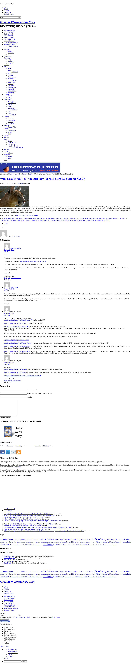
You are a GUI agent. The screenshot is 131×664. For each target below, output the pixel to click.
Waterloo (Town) (13, 146)
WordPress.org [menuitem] (12, 649)
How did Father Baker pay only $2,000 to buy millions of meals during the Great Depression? (32, 521)
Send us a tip (18, 467)
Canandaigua (12, 130)
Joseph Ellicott (71, 542)
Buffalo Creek (48, 218)
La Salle (24, 220)
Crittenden (15, 72)
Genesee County (4, 542)
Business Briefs (8, 34)
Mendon (10, 122)
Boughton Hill (34, 218)
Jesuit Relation (17, 220)
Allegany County (17, 539)
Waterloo (90, 544)
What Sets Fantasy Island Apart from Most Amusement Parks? (23, 519)
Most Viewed (8, 510)
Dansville (10, 101)
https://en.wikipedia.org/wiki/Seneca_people (17, 351)
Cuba (9, 54)
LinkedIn (18, 446)
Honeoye (14, 110)
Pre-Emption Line (30, 544)
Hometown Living (9, 39)
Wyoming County (112, 544)
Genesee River (107, 218)
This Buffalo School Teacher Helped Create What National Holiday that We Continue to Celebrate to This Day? (38, 527)
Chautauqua (7, 58)
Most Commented (9, 509)
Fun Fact (127, 539)
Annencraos (26, 218)
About (6, 9)
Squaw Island (90, 220)
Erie (5, 66)
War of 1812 (85, 544)
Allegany (6, 49)
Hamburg (10, 78)
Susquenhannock (100, 220)
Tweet (6, 223)
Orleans (6, 135)
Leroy (9, 97)
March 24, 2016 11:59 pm (9, 363)
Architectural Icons (9, 30)
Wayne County (96, 544)
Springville (11, 89)
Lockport (10, 84)
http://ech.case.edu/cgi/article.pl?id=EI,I (16, 326)
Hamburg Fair (51, 542)
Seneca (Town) (12, 142)
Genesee (6, 94)
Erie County (22, 174)
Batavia (10, 96)
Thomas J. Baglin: (9, 556)
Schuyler (6, 137)
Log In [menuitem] (6, 658)
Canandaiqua (57, 218)
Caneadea (11, 53)
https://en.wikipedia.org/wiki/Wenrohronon (17, 346)
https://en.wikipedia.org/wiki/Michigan (15, 323)
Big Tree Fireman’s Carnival (32, 539)
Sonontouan (82, 220)
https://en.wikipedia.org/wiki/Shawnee (15, 369)
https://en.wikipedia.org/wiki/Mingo (15, 372)
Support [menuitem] (10, 654)
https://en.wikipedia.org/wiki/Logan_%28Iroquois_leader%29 (22, 375)
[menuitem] (67, 661)
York (9, 113)
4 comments (19, 183)
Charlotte (10, 118)
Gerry (9, 60)
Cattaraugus (7, 56)
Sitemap (6, 10)
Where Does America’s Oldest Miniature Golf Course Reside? (22, 526)
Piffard (14, 115)
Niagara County (114, 542)
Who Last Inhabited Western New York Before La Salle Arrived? (42, 178)
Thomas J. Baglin (15, 248)
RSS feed (46, 446)
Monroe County (102, 542)
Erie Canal (90, 539)
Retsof (10, 106)
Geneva (10, 132)
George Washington (26, 542)
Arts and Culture (9, 32)
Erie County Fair (112, 539)
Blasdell (14, 80)
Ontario (6, 129)
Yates (5, 160)
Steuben (6, 149)
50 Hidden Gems (9, 218)
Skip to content (4, 619)
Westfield (10, 63)
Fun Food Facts (8, 36)
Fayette (10, 141)
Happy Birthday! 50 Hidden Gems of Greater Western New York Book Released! (28, 514)
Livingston (7, 99)
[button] (5, 621)
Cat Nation (65, 218)
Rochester (11, 123)
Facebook (10, 446)
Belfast (10, 51)
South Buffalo (12, 91)
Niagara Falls (12, 127)
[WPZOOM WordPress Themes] (55, 617)
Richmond (11, 108)
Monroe (6, 116)
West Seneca (11, 92)
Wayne (6, 151)
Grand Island (12, 77)
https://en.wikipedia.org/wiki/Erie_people (16, 340)
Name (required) (32, 390)
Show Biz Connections (11, 42)
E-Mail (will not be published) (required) (39, 393)
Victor (9, 134)
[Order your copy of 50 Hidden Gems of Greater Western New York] (13, 438)
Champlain (72, 218)
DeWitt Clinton (83, 539)
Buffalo (10, 73)
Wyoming (7, 154)
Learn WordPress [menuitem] (13, 653)
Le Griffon (38, 220)
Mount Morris (12, 103)
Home (6, 7)
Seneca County (60, 544)
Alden (9, 70)
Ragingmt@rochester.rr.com (12, 278)
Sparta (10, 111)
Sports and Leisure (9, 44)
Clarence (10, 75)
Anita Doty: (7, 559)
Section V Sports (13, 46)
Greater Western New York (17, 22)
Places (16, 174)
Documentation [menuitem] (12, 651)
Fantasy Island (120, 539)
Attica (9, 158)
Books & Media (9, 14)
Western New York (104, 544)
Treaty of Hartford (76, 544)
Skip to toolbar (4, 646)
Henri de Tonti (117, 218)
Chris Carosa (16, 236)
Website (29, 397)
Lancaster (11, 85)
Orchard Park (12, 87)
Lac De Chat (31, 220)
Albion (10, 68)
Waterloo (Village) (17, 148)
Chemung (7, 65)
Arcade (10, 156)
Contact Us (7, 12)
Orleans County (13, 544)
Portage (10, 104)
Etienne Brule (90, 218)
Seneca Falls (11, 144)
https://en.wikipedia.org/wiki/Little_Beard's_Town (19, 320)
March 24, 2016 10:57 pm (9, 314)
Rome (54, 544)
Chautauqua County (70, 539)
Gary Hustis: (8, 563)
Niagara (6, 125)
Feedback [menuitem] (11, 656)
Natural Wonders (9, 41)
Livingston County (91, 542)
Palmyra (10, 153)
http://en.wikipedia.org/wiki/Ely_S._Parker (33, 261)
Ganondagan (99, 218)
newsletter (38, 446)
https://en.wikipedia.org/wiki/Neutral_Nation (17, 343)
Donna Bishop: (8, 561)
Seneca (6, 139)
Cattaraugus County (57, 539)
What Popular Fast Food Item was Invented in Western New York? (24, 529)
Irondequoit (11, 120)
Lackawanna (11, 82)
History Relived (8, 37)
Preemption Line (39, 544)
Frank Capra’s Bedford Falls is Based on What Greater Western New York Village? (29, 515)
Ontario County (55, 220)
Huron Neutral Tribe (6, 220)
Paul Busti (23, 544)
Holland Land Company (60, 542)
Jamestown (11, 61)
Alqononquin (18, 218)
